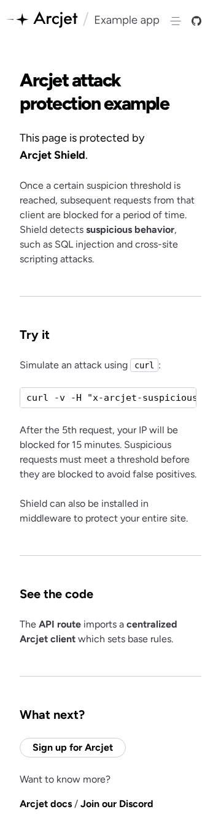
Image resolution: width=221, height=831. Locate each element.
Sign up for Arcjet (73, 747)
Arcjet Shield (52, 155)
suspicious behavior (130, 229)
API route (60, 624)
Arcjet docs (46, 804)
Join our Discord (116, 804)
